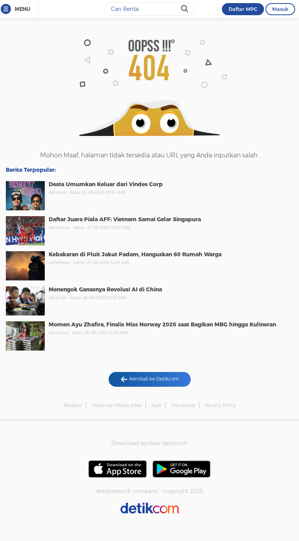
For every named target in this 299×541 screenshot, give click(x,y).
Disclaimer (183, 405)
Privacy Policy (220, 405)
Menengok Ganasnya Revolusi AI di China (105, 289)
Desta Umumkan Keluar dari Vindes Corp (106, 184)
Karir (156, 405)
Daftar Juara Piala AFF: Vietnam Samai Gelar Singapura (125, 219)
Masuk (280, 9)
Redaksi (73, 405)
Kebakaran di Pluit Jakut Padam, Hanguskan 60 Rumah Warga (135, 254)
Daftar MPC (243, 9)
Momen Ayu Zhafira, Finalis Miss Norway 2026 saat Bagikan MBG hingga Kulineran (162, 324)
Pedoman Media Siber (116, 405)
